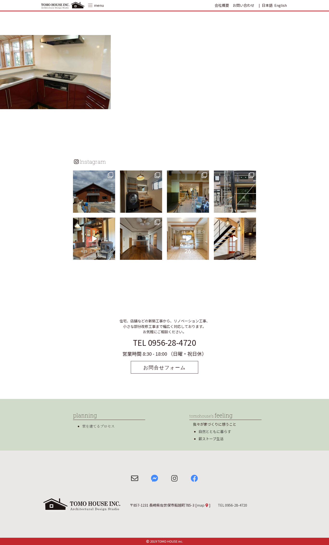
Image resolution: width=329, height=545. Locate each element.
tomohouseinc (93, 175)
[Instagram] (111, 208)
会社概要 (222, 5)
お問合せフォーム (164, 367)
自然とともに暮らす (214, 431)
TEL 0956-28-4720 (164, 342)
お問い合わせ (243, 5)
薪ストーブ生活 (211, 438)
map (200, 505)
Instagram (93, 161)
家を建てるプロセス (98, 426)
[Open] (94, 191)
